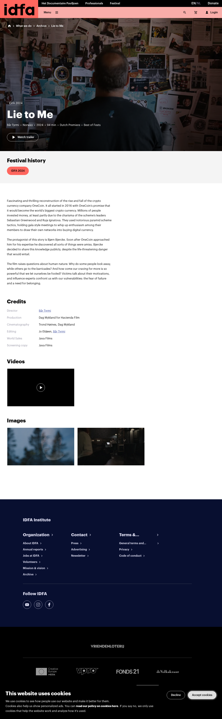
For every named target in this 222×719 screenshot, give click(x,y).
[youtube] (27, 604)
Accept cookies (202, 695)
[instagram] (38, 604)
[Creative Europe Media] (47, 671)
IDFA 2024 (18, 170)
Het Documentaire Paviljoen (60, 3)
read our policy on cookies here (97, 706)
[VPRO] (87, 671)
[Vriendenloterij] (107, 646)
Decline (176, 695)
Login (214, 12)
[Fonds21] (127, 671)
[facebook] (49, 604)
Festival (115, 3)
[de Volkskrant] (168, 671)
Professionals (94, 3)
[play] (41, 387)
